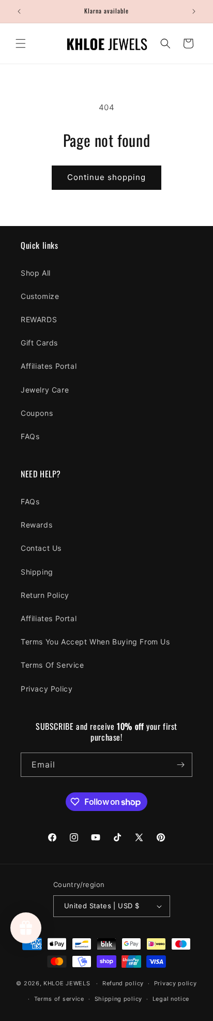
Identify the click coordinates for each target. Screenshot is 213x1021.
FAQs (30, 436)
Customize (40, 296)
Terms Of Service (52, 664)
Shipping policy (119, 998)
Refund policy (123, 983)
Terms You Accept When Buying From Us (95, 641)
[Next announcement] (193, 11)
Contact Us (41, 548)
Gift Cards (39, 342)
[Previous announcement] (19, 11)
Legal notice (171, 998)
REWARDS (39, 319)
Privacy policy (175, 983)
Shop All (36, 272)
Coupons (37, 413)
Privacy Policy (46, 688)
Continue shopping (106, 177)
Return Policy (45, 595)
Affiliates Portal (49, 366)
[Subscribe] (180, 765)
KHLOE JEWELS (66, 983)
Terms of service (59, 998)
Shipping (37, 571)
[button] (20, 43)
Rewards (36, 524)
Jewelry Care (45, 389)
